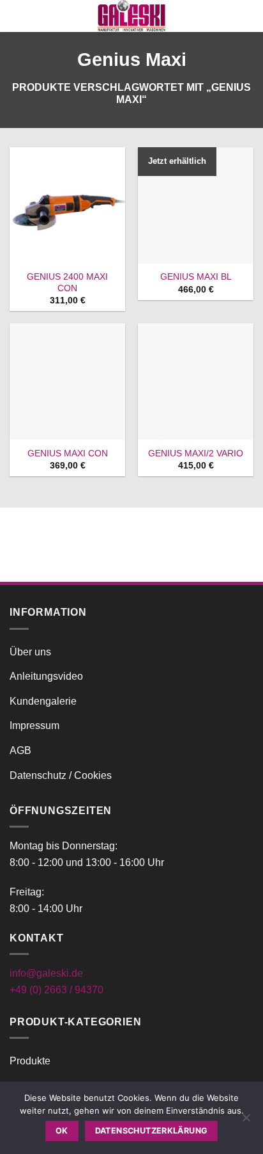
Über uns (30, 651)
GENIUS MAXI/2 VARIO (195, 453)
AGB (20, 750)
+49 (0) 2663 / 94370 (56, 989)
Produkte (30, 1060)
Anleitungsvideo (46, 676)
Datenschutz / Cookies (61, 775)
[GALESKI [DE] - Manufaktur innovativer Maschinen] (131, 16)
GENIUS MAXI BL (196, 277)
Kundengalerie (43, 701)
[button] (17, 15)
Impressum (34, 725)
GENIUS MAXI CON (67, 453)
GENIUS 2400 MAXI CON (67, 282)
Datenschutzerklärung (151, 1130)
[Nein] (245, 1121)
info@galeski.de (46, 973)
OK (62, 1130)
